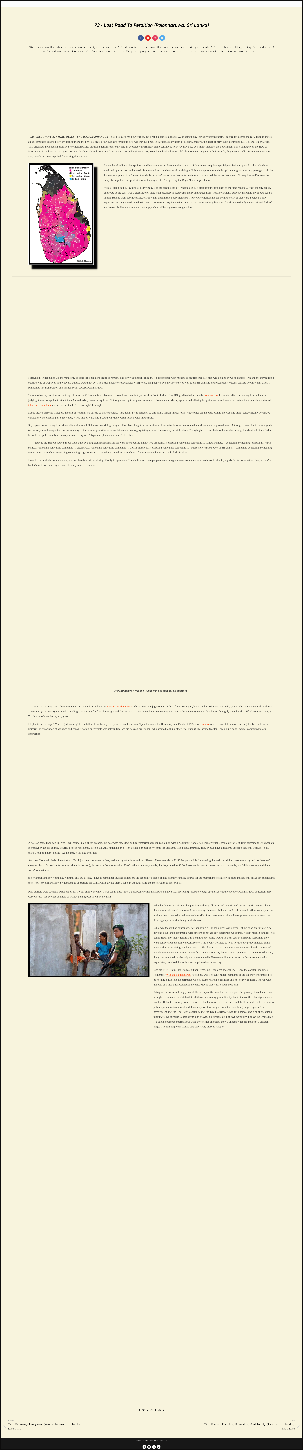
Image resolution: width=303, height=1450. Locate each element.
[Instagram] (155, 38)
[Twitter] (162, 38)
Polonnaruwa (211, 395)
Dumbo (204, 724)
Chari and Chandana (39, 405)
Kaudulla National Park (119, 706)
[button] (59, 302)
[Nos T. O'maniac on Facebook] (141, 38)
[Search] (23, 4)
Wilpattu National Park (178, 974)
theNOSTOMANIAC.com (151, 13)
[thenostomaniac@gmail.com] (148, 38)
